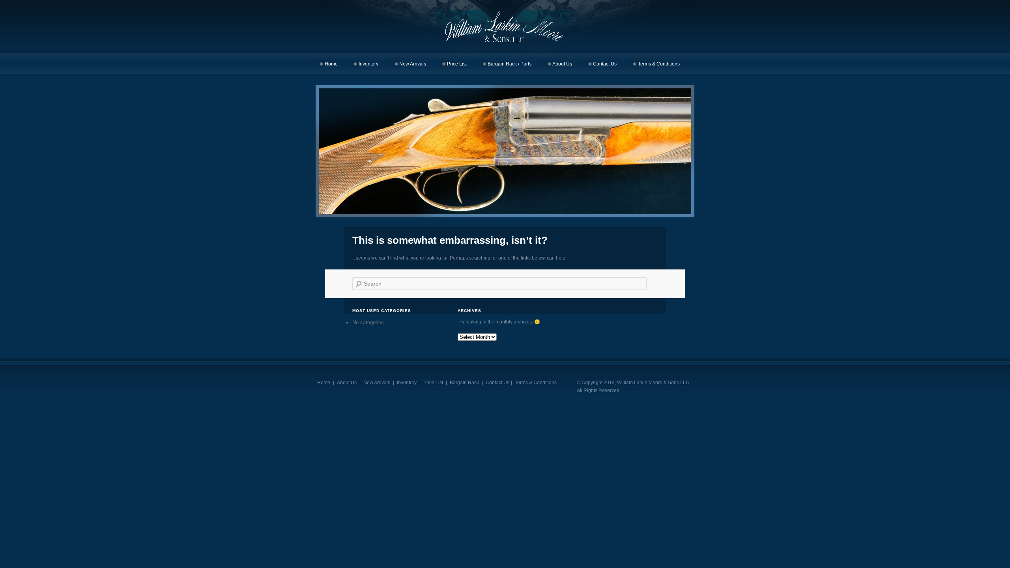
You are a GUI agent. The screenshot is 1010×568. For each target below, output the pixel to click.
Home (331, 64)
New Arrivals (412, 64)
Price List (457, 64)
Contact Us (605, 64)
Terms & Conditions (659, 64)
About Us (562, 64)
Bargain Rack (464, 382)
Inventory (368, 64)
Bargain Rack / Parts (509, 64)
